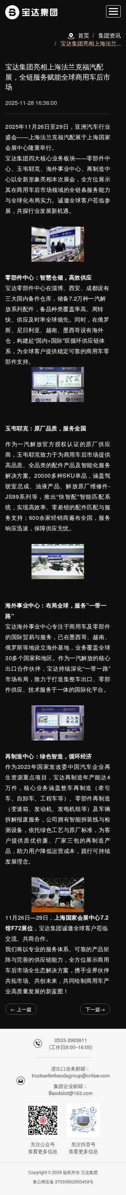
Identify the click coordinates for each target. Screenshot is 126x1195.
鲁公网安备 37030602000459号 (63, 1181)
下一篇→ (95, 1009)
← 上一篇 (20, 1009)
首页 (83, 35)
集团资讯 (109, 35)
